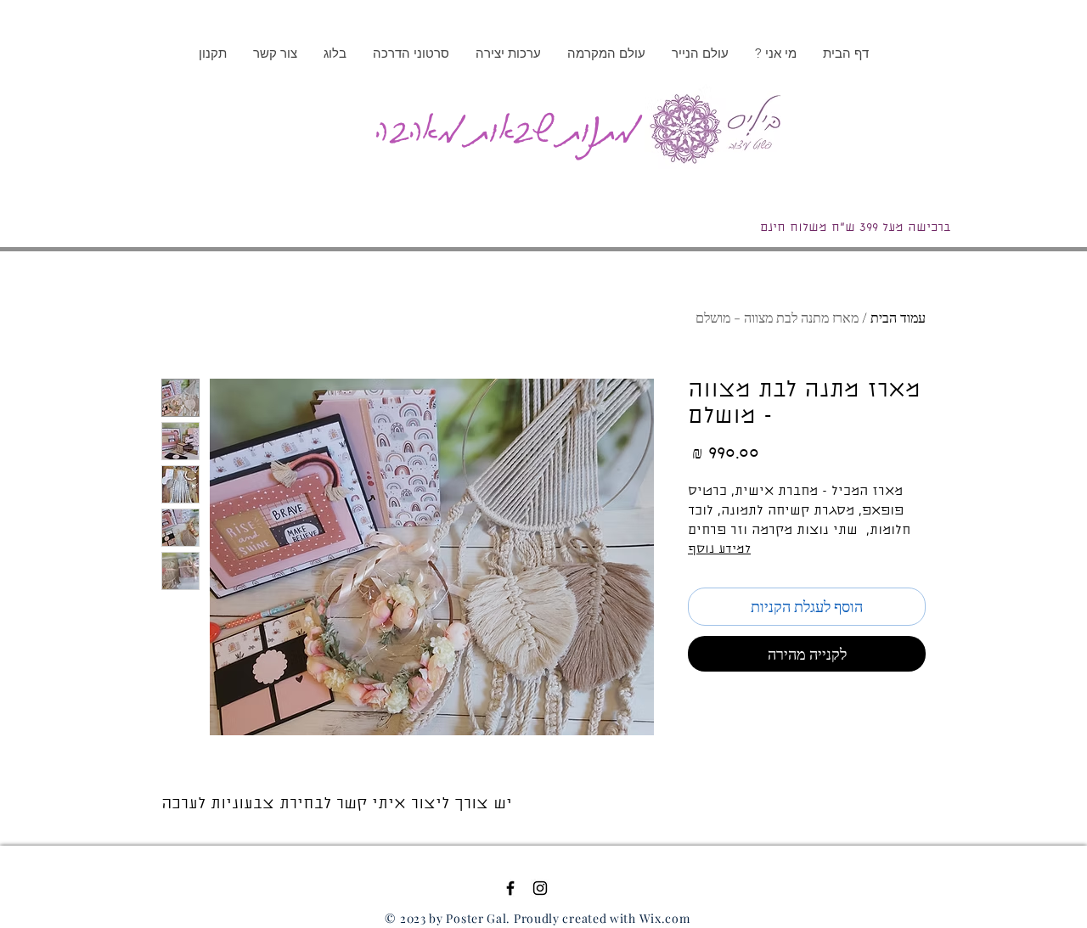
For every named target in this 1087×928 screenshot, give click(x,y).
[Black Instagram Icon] (540, 888)
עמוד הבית (898, 317)
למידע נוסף (719, 550)
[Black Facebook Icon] (510, 888)
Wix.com (664, 918)
